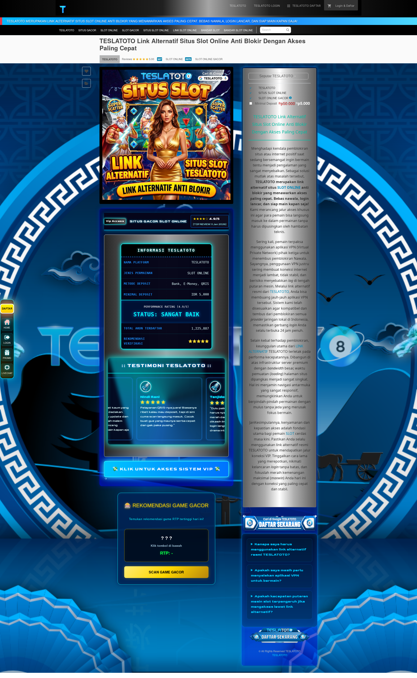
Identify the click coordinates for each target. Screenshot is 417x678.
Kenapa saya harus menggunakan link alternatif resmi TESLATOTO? (278, 549)
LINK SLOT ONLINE (185, 30)
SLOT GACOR (130, 30)
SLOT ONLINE (109, 30)
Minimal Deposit (282, 103)
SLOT (290, 433)
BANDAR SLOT (210, 30)
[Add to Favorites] (86, 71)
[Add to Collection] (86, 83)
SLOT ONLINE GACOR (209, 59)
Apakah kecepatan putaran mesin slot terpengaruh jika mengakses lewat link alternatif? (279, 604)
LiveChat (7, 374)
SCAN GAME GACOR (166, 572)
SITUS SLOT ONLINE (156, 30)
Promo (7, 359)
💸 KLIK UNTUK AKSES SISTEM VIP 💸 (166, 468)
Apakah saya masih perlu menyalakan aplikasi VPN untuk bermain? (277, 575)
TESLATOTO (66, 30)
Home (7, 328)
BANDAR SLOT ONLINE (238, 30)
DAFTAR (7, 309)
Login (6, 343)
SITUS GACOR (87, 30)
